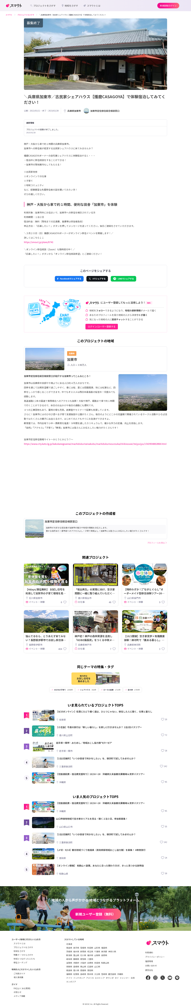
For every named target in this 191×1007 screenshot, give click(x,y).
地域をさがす (19, 951)
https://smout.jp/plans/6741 (38, 242)
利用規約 (149, 952)
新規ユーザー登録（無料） (95, 914)
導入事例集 (18, 977)
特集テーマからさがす (23, 954)
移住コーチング (20, 962)
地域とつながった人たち (24, 958)
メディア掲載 (19, 996)
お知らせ (17, 992)
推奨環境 (149, 961)
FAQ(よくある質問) (22, 988)
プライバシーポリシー (155, 956)
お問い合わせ (151, 965)
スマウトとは (19, 943)
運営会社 (149, 970)
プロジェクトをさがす (23, 947)
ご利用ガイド (19, 973)
